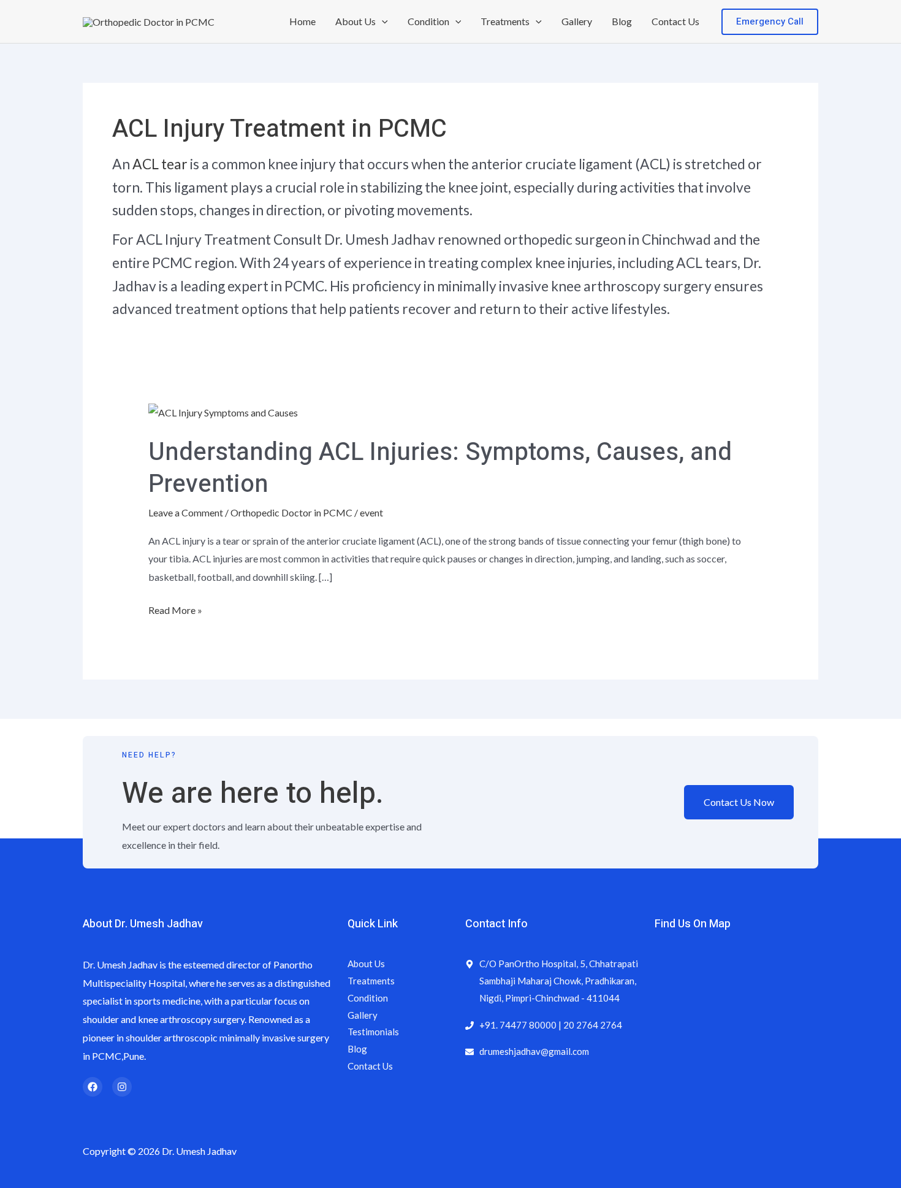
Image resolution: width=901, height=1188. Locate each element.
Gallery (576, 21)
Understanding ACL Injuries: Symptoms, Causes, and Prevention (440, 468)
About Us (355, 21)
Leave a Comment (185, 512)
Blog (622, 21)
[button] (382, 21)
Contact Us (675, 21)
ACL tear (160, 163)
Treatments (505, 21)
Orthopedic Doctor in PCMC (291, 512)
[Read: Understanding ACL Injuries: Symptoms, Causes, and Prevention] (223, 411)
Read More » (175, 608)
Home (302, 21)
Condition (428, 21)
